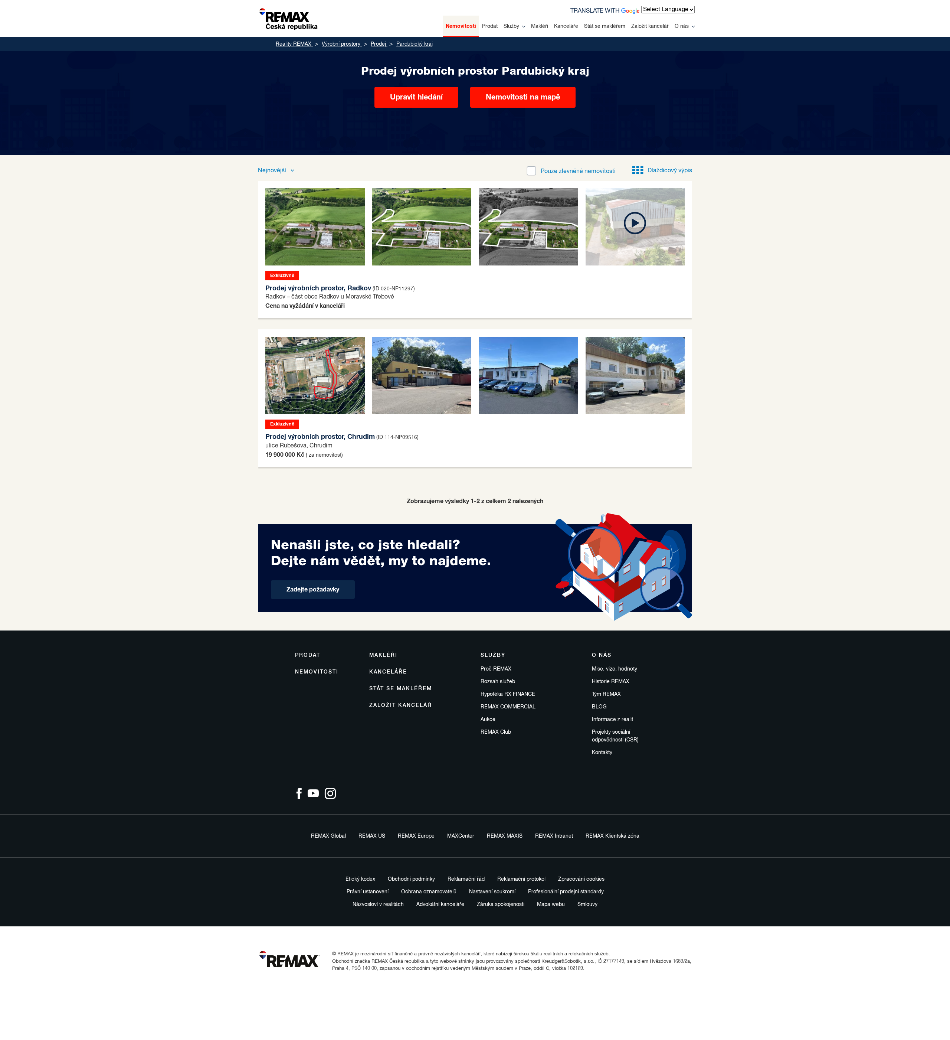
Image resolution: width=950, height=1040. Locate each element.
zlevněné (578, 172)
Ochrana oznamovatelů (428, 891)
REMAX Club (496, 732)
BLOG (599, 707)
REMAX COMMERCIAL (508, 707)
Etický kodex (360, 879)
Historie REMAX (610, 681)
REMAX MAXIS (504, 836)
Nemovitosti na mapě (523, 97)
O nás (682, 26)
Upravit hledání (416, 97)
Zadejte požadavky (312, 590)
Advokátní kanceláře (440, 904)
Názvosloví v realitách (378, 904)
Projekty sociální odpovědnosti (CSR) (615, 736)
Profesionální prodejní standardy (566, 891)
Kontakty (602, 752)
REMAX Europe (416, 836)
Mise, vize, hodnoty (614, 669)
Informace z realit (612, 719)
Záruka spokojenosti (500, 904)
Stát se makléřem (604, 26)
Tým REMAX (606, 694)
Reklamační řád (466, 879)
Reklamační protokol (521, 879)
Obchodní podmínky (411, 879)
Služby (511, 26)
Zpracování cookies (581, 879)
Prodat (490, 26)
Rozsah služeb (498, 681)
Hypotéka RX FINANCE (508, 694)
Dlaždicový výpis (670, 171)
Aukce (488, 719)
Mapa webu (551, 904)
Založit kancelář (650, 26)
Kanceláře (566, 26)
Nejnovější (273, 171)
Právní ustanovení (368, 891)
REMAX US (371, 836)
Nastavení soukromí (492, 891)
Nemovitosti (461, 26)
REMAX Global (328, 836)
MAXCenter (460, 836)
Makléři (539, 26)
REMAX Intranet (554, 836)
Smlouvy (587, 904)
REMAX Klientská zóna (612, 836)
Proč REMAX (496, 669)
